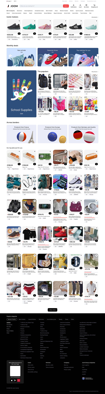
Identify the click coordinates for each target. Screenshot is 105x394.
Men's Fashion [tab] (22, 319)
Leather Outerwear (84, 346)
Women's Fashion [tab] (12, 319)
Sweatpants (63, 330)
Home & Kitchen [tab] (32, 319)
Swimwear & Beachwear (26, 357)
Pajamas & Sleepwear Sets (46, 341)
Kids (90, 13)
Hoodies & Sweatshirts (25, 335)
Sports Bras (82, 328)
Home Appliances (28, 10)
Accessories (9, 324)
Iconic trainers (12, 17)
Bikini (41, 353)
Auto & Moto (75, 13)
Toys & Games (83, 13)
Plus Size (9, 326)
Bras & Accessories (44, 333)
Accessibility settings (33, 371)
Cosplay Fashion (24, 341)
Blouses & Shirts (24, 339)
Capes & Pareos (83, 333)
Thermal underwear (84, 355)
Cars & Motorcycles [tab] (51, 319)
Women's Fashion (64, 10)
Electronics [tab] (41, 319)
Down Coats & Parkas (65, 324)
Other (8, 333)
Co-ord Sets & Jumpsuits (26, 347)
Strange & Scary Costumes (86, 351)
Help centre (64, 1)
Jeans (41, 337)
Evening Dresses (44, 335)
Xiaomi (8, 13)
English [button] (9, 1)
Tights (61, 335)
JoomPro (84, 371)
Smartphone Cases (39, 10)
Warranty (76, 1)
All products (94, 17)
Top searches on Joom (91, 1)
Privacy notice (31, 367)
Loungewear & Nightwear (26, 349)
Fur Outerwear (63, 353)
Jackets (42, 324)
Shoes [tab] (66, 319)
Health (30, 13)
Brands (72, 10)
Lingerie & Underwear (25, 343)
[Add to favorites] (19, 21)
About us (66, 365)
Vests (81, 353)
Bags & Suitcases (58, 13)
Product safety (67, 369)
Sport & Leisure (79, 10)
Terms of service (50, 367)
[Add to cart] (19, 33)
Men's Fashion (49, 10)
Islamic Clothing (63, 355)
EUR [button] (15, 1)
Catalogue (83, 1)
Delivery (70, 1)
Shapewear (82, 326)
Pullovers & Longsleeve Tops (27, 351)
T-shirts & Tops (23, 324)
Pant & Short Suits (44, 347)
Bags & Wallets (10, 330)
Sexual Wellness (48, 13)
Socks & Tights (23, 345)
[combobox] (40, 6)
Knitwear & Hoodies (25, 326)
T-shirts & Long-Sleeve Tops (27, 322)
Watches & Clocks (89, 10)
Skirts (41, 326)
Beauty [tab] (60, 319)
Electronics (19, 10)
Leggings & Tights (64, 339)
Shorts (41, 343)
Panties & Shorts (83, 338)
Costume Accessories (65, 322)
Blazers (61, 351)
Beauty (25, 13)
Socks (21, 353)
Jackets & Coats (24, 337)
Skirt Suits (82, 340)
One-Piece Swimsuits (65, 343)
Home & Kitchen (38, 13)
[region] (52, 29)
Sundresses (62, 328)
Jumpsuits (62, 357)
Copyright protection (69, 367)
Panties (61, 345)
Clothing (8, 322)
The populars (43, 71)
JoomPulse (84, 369)
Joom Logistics (85, 365)
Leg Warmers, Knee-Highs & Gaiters (88, 322)
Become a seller (49, 365)
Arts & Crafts (67, 13)
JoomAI (84, 374)
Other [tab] (72, 319)
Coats (41, 357)
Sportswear (23, 355)
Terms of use (31, 369)
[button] (11, 380)
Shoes (56, 10)
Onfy (83, 367)
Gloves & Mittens (84, 344)
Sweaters (42, 328)
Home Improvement (16, 13)
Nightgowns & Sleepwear (86, 324)
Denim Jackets (83, 342)
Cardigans (42, 351)
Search (66, 6)
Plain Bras (62, 326)
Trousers (22, 330)
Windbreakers (63, 337)
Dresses (22, 328)
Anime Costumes (64, 347)
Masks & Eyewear (84, 349)
